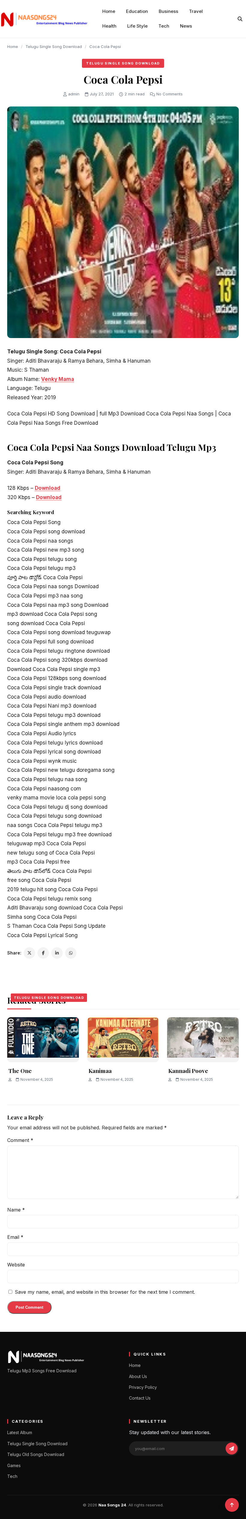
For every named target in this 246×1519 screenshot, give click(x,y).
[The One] (43, 1039)
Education (137, 11)
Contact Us (140, 1398)
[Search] (240, 19)
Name (16, 1210)
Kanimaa (100, 1070)
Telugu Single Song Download (54, 46)
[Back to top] (232, 1505)
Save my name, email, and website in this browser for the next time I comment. (105, 1292)
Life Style (137, 26)
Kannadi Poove (188, 1070)
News (186, 26)
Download (47, 488)
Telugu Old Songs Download (35, 1454)
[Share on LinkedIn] (57, 953)
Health (109, 26)
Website (16, 1265)
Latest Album (19, 1432)
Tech (163, 26)
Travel (196, 11)
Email (15, 1237)
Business (168, 11)
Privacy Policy (143, 1387)
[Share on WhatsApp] (70, 953)
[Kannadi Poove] (203, 1039)
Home (108, 11)
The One (20, 1070)
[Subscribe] (232, 1449)
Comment (20, 1140)
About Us (138, 1376)
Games (14, 1465)
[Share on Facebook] (43, 953)
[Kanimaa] (123, 1039)
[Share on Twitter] (29, 953)
